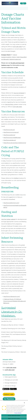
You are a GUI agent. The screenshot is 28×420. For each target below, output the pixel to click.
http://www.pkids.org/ (9, 140)
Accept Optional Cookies (14, 415)
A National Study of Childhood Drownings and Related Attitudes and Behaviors (14, 301)
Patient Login (8, 394)
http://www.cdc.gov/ (9, 129)
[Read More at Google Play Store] (13, 389)
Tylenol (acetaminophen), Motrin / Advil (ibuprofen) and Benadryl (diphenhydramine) (14, 57)
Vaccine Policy (9, 104)
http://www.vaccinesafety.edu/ (12, 137)
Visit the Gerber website (8, 219)
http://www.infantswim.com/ (11, 296)
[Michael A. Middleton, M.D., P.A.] (10, 3)
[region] (14, 410)
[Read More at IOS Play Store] (6, 389)
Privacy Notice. (17, 412)
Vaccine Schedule (19, 93)
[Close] (24, 402)
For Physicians (9, 399)
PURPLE (16, 178)
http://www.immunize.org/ (11, 132)
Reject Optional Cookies (14, 418)
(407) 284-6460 (17, 46)
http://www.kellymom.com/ (11, 203)
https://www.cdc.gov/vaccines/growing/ (14, 143)
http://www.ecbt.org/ (9, 135)
